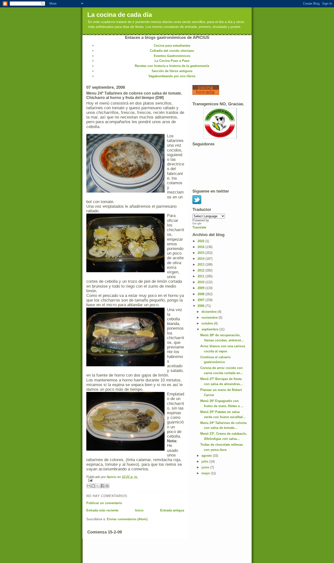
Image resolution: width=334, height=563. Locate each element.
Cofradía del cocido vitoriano (172, 51)
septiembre (210, 329)
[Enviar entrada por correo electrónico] (135, 480)
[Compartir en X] (97, 485)
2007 (201, 300)
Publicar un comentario (104, 503)
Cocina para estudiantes (172, 45)
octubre (207, 323)
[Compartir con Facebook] (102, 485)
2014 (201, 258)
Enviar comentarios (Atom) (127, 519)
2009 (201, 288)
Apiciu (112, 477)
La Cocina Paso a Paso (172, 61)
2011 (201, 276)
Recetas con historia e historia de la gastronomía (172, 66)
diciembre (209, 312)
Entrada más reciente (102, 510)
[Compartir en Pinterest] (107, 485)
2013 (201, 264)
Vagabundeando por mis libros (171, 76)
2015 (201, 253)
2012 (201, 270)
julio (205, 461)
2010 (201, 282)
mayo (206, 473)
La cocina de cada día (119, 14)
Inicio (139, 510)
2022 (201, 241)
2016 (201, 247)
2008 (201, 294)
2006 (201, 306)
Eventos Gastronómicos (172, 56)
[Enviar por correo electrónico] (88, 485)
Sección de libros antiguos (172, 71)
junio (205, 467)
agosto (207, 455)
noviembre (210, 317)
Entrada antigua (172, 510)
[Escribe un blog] (93, 485)
